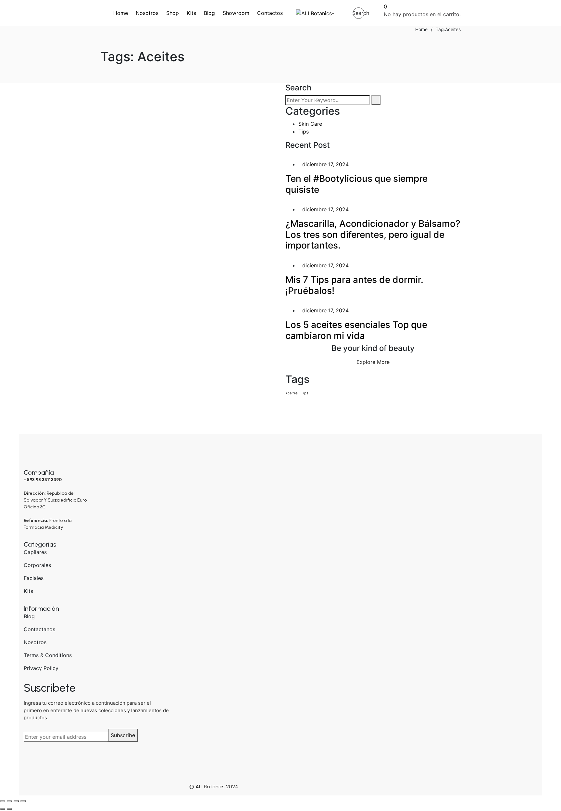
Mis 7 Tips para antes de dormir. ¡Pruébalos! (354, 285)
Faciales (34, 578)
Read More (118, 209)
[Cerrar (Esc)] (23, 801)
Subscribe (123, 735)
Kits (28, 591)
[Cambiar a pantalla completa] (9, 801)
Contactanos (39, 629)
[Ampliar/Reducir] (2, 801)
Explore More (373, 362)
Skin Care (125, 95)
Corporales (37, 565)
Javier (140, 133)
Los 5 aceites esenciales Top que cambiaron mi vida (171, 115)
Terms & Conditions (48, 655)
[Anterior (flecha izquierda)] (2, 809)
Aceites (291, 393)
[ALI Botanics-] (315, 13)
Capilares (35, 552)
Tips (303, 131)
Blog (29, 616)
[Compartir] (16, 801)
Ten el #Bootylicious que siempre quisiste (356, 184)
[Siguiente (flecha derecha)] (9, 809)
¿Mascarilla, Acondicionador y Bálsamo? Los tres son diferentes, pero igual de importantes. (372, 234)
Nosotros (35, 642)
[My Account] (374, 13)
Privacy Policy (41, 668)
